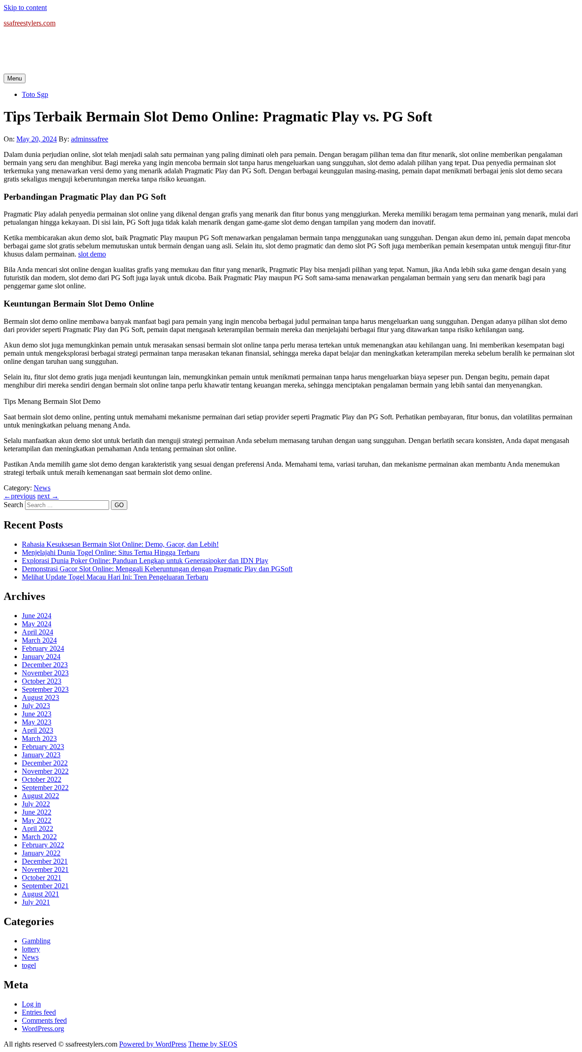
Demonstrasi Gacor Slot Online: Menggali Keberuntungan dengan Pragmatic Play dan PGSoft (157, 569)
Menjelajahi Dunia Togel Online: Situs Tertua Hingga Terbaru (111, 552)
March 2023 (39, 738)
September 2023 (45, 689)
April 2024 (37, 632)
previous (19, 496)
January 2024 (41, 656)
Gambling (36, 941)
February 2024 (43, 648)
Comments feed (44, 1020)
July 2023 (36, 706)
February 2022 (43, 845)
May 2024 (36, 624)
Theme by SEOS (212, 1044)
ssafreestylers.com (29, 23)
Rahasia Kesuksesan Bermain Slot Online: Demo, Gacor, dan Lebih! (120, 544)
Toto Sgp (35, 94)
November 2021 (45, 869)
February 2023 (43, 746)
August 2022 (40, 796)
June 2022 (36, 812)
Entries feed (39, 1012)
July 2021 (36, 902)
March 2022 (39, 837)
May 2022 (36, 820)
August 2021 (40, 894)
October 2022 (41, 779)
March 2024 (39, 640)
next (48, 496)
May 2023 (36, 722)
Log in (31, 1004)
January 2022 (41, 853)
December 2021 (45, 861)
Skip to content (25, 7)
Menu (14, 78)
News (42, 488)
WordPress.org (43, 1028)
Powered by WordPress (152, 1044)
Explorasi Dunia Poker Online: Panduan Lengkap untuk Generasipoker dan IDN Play (145, 560)
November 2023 (45, 673)
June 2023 (36, 714)
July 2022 (36, 804)
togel (29, 965)
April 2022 (37, 828)
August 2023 (40, 697)
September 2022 (45, 787)
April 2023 (37, 730)
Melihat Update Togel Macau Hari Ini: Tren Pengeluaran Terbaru (115, 577)
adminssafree (89, 139)
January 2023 (41, 755)
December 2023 (45, 665)
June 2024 (36, 615)
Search (13, 504)
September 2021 (45, 886)
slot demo (92, 254)
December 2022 (45, 763)
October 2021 (41, 877)
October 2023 (41, 681)
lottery (31, 949)
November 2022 (45, 771)
